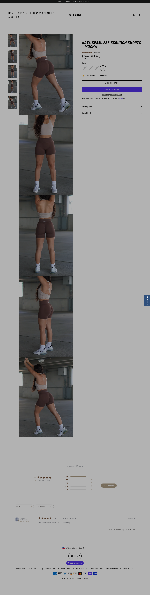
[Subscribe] (58, 588)
